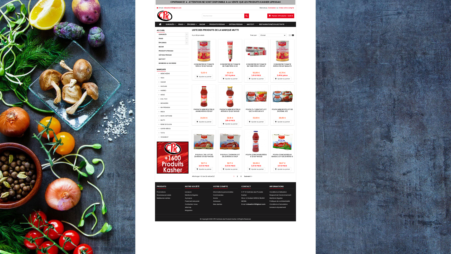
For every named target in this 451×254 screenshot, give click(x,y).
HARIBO (163, 90)
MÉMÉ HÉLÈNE (165, 73)
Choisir (273, 35)
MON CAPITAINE (166, 116)
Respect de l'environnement (280, 195)
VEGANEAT (164, 137)
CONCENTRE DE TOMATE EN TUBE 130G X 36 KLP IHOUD (256, 66)
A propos (188, 198)
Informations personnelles (223, 192)
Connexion (272, 8)
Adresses (216, 201)
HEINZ (162, 95)
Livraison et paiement (278, 207)
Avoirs (215, 198)
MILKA (162, 112)
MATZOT (251, 24)
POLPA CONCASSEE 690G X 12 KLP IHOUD (256, 155)
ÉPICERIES (191, 24)
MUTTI (162, 120)
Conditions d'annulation (279, 204)
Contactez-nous (191, 204)
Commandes (218, 195)
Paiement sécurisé (192, 201)
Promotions (161, 192)
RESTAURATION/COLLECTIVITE (271, 24)
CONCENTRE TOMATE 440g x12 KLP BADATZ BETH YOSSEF (282, 66)
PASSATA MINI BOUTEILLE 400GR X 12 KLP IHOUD (230, 110)
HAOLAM (163, 86)
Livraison (188, 192)
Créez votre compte (286, 8)
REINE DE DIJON (166, 124)
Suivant (248, 176)
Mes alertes (217, 204)
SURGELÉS (170, 24)
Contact (246, 186)
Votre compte (220, 186)
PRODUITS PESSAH (217, 24)
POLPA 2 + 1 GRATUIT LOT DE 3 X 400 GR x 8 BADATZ (256, 111)
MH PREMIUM (165, 107)
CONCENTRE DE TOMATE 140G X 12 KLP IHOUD (204, 65)
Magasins (188, 210)
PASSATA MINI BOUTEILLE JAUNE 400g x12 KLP (204, 110)
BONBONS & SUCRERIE (167, 63)
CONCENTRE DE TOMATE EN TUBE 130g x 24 (230, 65)
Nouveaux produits (164, 195)
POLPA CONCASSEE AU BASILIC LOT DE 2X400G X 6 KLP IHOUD (282, 156)
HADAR (163, 82)
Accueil (161, 30)
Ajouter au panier (203, 77)
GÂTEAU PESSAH (236, 24)
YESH (162, 78)
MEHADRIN (164, 103)
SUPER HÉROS (165, 128)
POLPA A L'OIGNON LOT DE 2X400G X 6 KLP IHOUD (230, 156)
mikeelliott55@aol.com (172, 8)
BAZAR (202, 24)
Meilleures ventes (163, 198)
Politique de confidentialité (280, 201)
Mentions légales (191, 195)
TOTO (162, 133)
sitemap (188, 207)
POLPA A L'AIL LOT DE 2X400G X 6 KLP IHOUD (204, 155)
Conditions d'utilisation (278, 192)
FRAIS (180, 24)
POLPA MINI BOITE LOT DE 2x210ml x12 (282, 110)
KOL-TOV (163, 99)
